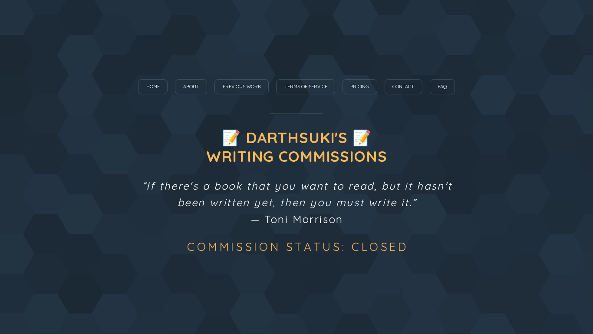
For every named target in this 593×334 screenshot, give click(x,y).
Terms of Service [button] (305, 87)
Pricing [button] (359, 87)
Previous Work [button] (242, 87)
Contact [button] (403, 87)
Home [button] (153, 87)
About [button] (191, 87)
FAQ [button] (442, 87)
